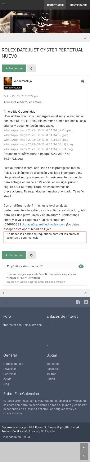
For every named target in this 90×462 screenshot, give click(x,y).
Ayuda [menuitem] (7, 378)
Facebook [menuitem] (53, 368)
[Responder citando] (83, 81)
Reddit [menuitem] (51, 378)
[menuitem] (22, 324)
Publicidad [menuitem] (10, 373)
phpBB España (45, 431)
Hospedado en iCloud (16, 436)
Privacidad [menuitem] (10, 368)
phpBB (28, 427)
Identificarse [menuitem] (78, 5)
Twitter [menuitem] (51, 373)
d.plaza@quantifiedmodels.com (43, 224)
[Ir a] (85, 37)
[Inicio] (45, 21)
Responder (15, 68)
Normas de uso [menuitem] (13, 363)
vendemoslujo (23, 81)
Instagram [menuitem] (53, 363)
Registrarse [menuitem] (55, 5)
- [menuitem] (47, 324)
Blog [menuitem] (6, 384)
